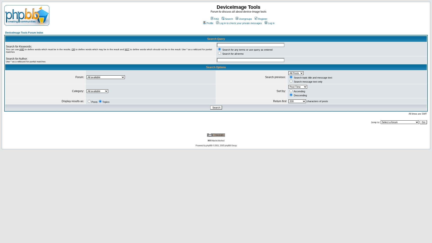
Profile (210, 23)
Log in (271, 23)
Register (262, 19)
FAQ (216, 19)
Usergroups (245, 19)
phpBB (209, 145)
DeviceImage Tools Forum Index (24, 32)
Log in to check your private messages (240, 23)
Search (229, 19)
